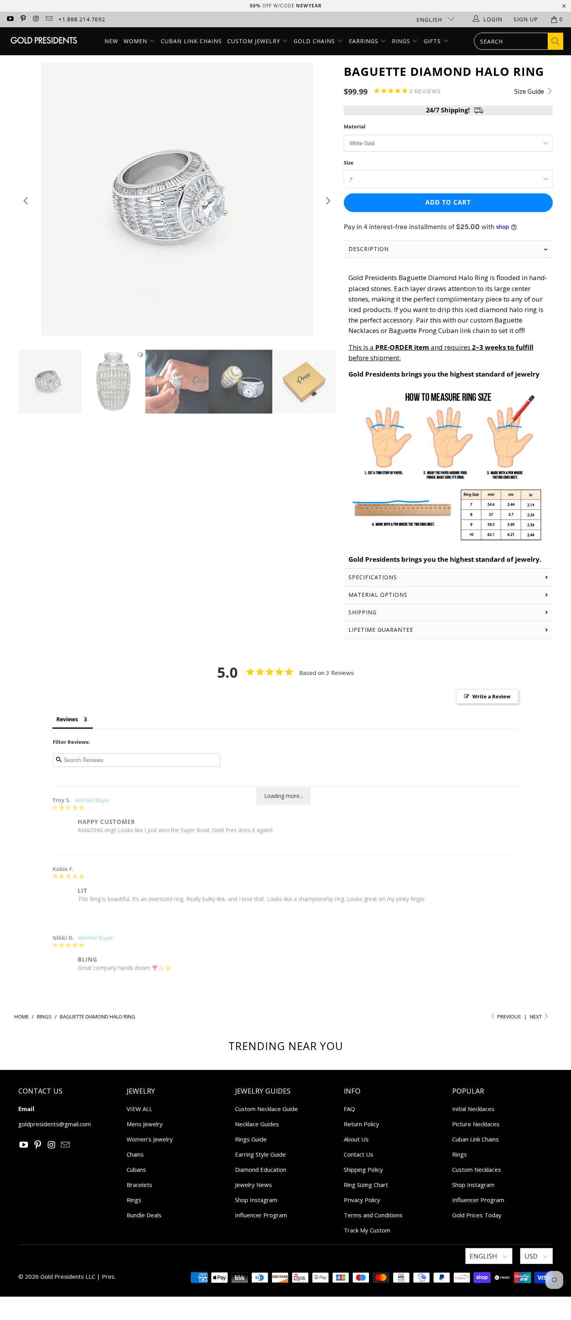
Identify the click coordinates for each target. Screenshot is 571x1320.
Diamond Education (260, 1169)
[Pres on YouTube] (10, 19)
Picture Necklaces (476, 1124)
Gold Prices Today (476, 1215)
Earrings (364, 41)
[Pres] (44, 41)
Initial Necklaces (473, 1109)
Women (135, 41)
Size (348, 162)
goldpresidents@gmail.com (54, 1124)
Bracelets (139, 1185)
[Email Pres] (49, 19)
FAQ (349, 1109)
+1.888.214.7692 (81, 19)
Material (355, 126)
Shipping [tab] (362, 612)
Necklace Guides (257, 1124)
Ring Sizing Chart (366, 1185)
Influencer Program (261, 1215)
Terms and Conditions (373, 1215)
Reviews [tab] (67, 719)
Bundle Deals (144, 1215)
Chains (135, 1154)
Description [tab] (368, 248)
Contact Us (358, 1154)
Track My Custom (367, 1230)
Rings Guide (251, 1139)
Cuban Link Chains (191, 41)
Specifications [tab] (372, 577)
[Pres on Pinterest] (23, 19)
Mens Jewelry (145, 1124)
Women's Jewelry (150, 1139)
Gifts (433, 41)
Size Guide (530, 91)
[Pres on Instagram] (36, 19)
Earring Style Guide (260, 1154)
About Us (356, 1139)
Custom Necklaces (476, 1169)
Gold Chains (315, 41)
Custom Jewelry (254, 41)
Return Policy (361, 1124)
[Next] (327, 200)
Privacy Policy (362, 1200)
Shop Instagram (256, 1200)
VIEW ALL (139, 1109)
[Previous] (26, 200)
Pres (108, 1276)
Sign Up (526, 19)
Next (536, 1016)
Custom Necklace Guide (266, 1109)
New (111, 41)
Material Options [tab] (377, 594)
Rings (402, 41)
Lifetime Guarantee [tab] (381, 629)
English (430, 19)
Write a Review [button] (491, 696)
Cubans (136, 1169)
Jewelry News (253, 1185)
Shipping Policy (363, 1169)
